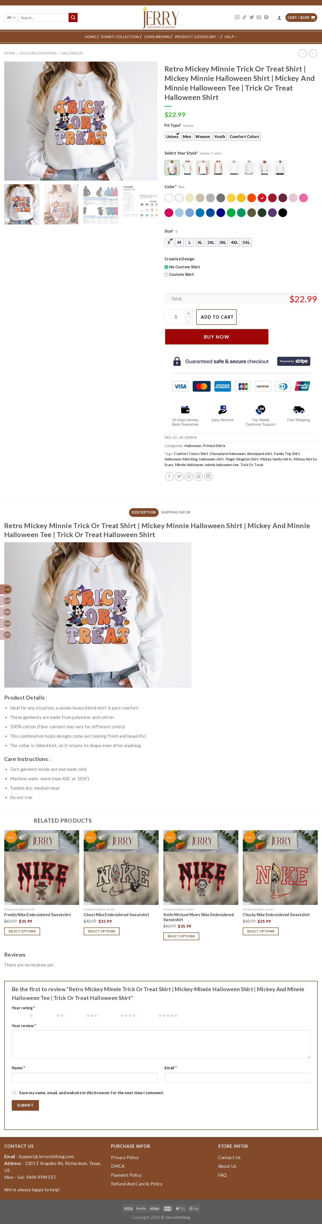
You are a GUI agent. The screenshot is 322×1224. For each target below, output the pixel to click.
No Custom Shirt (184, 267)
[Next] (148, 121)
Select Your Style (181, 153)
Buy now (217, 337)
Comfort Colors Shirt (191, 454)
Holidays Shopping (38, 53)
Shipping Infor (175, 512)
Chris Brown (157, 37)
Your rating (23, 1008)
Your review (24, 1025)
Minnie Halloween (189, 465)
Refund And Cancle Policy (136, 1183)
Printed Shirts (214, 446)
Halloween (72, 53)
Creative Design (179, 259)
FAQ (222, 1175)
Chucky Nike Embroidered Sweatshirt (276, 914)
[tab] (144, 512)
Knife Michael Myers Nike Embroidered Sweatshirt (198, 917)
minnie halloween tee (222, 465)
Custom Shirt (181, 274)
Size (169, 231)
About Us (227, 1166)
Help (229, 37)
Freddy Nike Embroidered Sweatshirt (37, 914)
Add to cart (217, 317)
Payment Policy (126, 1175)
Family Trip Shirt (287, 454)
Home (90, 37)
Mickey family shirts (276, 459)
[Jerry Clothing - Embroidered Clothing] (161, 17)
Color (171, 186)
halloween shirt (211, 459)
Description (144, 512)
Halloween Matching (181, 459)
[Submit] (73, 17)
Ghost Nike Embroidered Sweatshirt (116, 914)
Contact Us (229, 1157)
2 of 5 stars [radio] (46, 1015)
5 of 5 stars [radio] (148, 1015)
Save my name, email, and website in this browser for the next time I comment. (91, 1092)
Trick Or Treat (251, 465)
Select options (22, 931)
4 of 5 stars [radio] (110, 1015)
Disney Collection (120, 37)
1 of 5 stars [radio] (19, 1015)
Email (171, 1068)
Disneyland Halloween (227, 454)
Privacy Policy (125, 1157)
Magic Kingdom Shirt (242, 459)
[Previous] (13, 121)
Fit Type (173, 125)
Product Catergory (195, 37)
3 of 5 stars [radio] (76, 1015)
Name (18, 1068)
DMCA (117, 1166)
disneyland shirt (259, 454)
